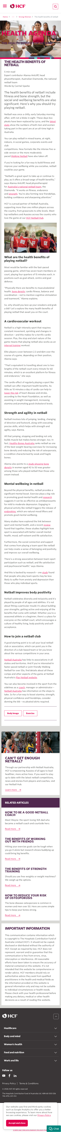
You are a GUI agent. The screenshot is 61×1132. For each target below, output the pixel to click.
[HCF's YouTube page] (3, 1075)
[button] (54, 1128)
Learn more (11, 790)
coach (22, 687)
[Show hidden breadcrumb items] (13, 17)
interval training (12, 345)
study (45, 572)
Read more (10, 829)
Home (5, 17)
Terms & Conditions (28, 1083)
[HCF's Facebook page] (9, 1075)
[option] (30, 238)
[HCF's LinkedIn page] (15, 1075)
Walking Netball (19, 156)
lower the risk (11, 393)
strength (13, 194)
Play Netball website (26, 677)
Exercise (30, 713)
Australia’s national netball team (24, 186)
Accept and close (17, 1123)
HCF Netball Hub (34, 218)
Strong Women (25, 17)
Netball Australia (13, 660)
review (47, 525)
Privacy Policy (9, 1083)
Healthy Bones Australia (22, 443)
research (47, 497)
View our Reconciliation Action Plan (30, 1130)
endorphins (10, 511)
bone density (18, 291)
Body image (13, 713)
